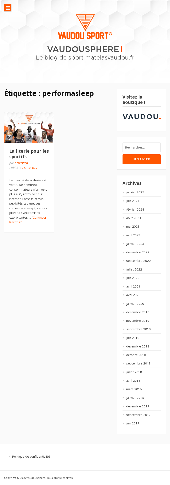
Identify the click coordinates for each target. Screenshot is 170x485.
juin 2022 (132, 278)
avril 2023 (133, 235)
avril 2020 (133, 295)
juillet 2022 (134, 269)
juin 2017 (132, 423)
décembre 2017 (137, 406)
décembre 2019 (137, 312)
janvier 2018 (135, 397)
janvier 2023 (135, 243)
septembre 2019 (138, 329)
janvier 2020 (135, 303)
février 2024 (135, 209)
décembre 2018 (137, 346)
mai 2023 (133, 226)
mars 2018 (134, 389)
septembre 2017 (138, 415)
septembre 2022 (138, 260)
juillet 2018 (134, 372)
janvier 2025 (135, 192)
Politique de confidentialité (31, 456)
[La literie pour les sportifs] (29, 128)
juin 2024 (132, 201)
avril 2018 (133, 380)
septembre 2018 (138, 363)
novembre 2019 (137, 320)
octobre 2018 (136, 355)
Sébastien (21, 163)
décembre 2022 (137, 252)
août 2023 (133, 218)
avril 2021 (133, 286)
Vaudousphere (83, 48)
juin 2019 (132, 338)
